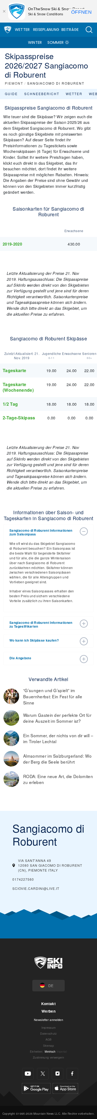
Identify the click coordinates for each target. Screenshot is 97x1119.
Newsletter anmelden (48, 1019)
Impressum (48, 1028)
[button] (89, 29)
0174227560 (23, 879)
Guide (11, 93)
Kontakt (48, 1003)
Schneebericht (41, 93)
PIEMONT (14, 83)
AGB (49, 1039)
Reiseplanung (46, 29)
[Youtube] (28, 1074)
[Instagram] (57, 1074)
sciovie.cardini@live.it (35, 888)
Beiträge (70, 29)
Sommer (55, 42)
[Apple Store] (65, 1087)
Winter (35, 42)
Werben (48, 1011)
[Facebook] (72, 1074)
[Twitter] (42, 1074)
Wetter (22, 29)
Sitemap (48, 1046)
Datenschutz (48, 1033)
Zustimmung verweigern (48, 1057)
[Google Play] (36, 1087)
